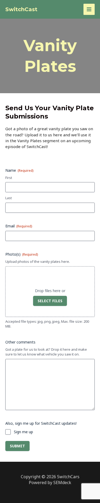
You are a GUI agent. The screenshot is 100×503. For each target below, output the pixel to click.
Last (8, 197)
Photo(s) (21, 254)
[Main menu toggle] (89, 9)
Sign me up (23, 431)
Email (18, 225)
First (8, 177)
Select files (50, 300)
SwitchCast (21, 9)
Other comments (20, 342)
